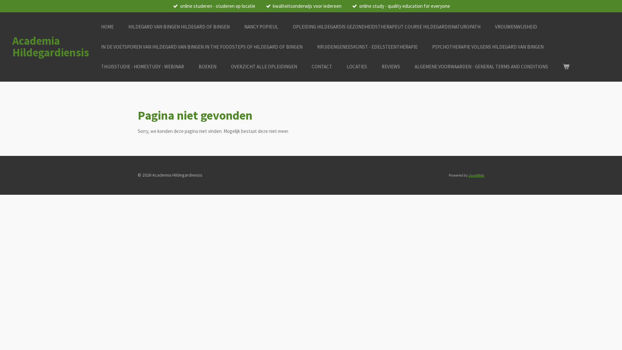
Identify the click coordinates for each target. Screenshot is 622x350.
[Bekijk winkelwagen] (566, 67)
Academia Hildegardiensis (50, 47)
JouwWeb (476, 175)
